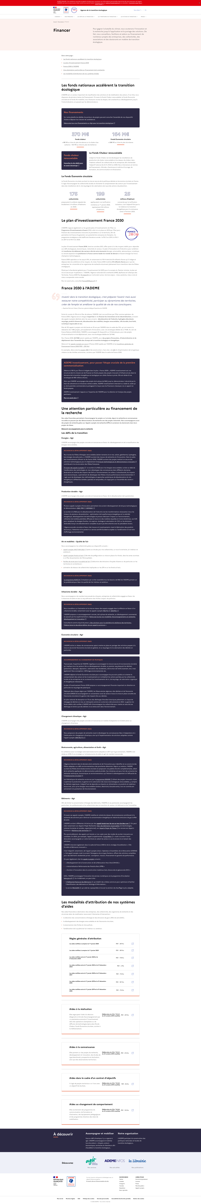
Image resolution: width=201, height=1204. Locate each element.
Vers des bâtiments (109, 826)
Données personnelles (103, 1198)
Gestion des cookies (138, 1198)
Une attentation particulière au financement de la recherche (84, 70)
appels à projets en (80, 344)
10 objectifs (85, 275)
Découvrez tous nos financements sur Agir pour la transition (89, 123)
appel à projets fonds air (74, 555)
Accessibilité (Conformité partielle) (121, 1198)
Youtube (121, 1186)
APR (80, 738)
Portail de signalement (142, 1179)
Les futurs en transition (128, 16)
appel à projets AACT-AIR (74, 550)
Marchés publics (140, 1186)
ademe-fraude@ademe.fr (113, 3)
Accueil (55, 21)
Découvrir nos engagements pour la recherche (77, 429)
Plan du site (60, 1198)
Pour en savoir (71, 398)
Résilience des (81, 830)
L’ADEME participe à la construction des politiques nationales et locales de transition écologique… (131, 1140)
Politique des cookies (88, 1198)
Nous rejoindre (123, 1190)
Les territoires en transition (107, 16)
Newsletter (122, 1188)
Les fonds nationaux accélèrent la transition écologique (82, 59)
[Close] (199, 3)
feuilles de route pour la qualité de (77, 561)
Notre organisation (128, 1133)
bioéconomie (74, 776)
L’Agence (57, 16)
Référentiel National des (80, 882)
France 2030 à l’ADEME (71, 66)
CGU (79, 1198)
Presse (143, 16)
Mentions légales (70, 1198)
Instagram (122, 1183)
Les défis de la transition (85, 16)
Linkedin (121, 1181)
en (145, 10)
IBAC (81, 508)
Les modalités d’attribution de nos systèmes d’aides (81, 74)
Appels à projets (140, 1188)
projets (85, 350)
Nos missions (69, 16)
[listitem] (101, 945)
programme (104, 779)
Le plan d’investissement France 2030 (76, 63)
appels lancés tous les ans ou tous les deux (113, 823)
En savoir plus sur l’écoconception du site (97, 1181)
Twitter (121, 1179)
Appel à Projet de (109, 828)
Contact (138, 1181)
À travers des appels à (75, 468)
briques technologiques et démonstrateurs (117, 462)
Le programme (73, 580)
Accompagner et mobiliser (100, 1133)
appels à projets (88, 859)
